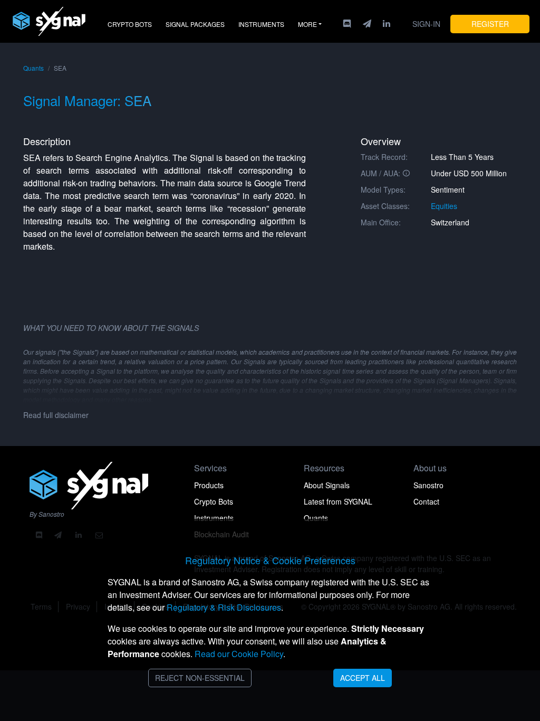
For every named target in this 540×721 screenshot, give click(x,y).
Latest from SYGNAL (338, 501)
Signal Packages (195, 24)
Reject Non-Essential (200, 677)
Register (490, 23)
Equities (444, 206)
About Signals (327, 485)
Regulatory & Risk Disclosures (224, 607)
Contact (426, 501)
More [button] (307, 24)
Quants (33, 67)
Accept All (362, 677)
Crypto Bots (130, 24)
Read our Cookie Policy (239, 654)
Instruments (261, 24)
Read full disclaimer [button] (56, 415)
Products (209, 485)
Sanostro (428, 485)
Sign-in (426, 23)
